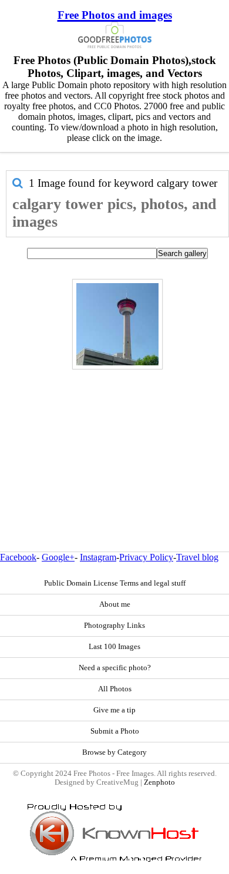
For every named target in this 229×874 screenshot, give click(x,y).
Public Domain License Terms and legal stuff (115, 583)
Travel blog (197, 557)
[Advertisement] (114, 435)
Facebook (18, 557)
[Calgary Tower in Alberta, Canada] (117, 324)
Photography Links (114, 625)
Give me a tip (114, 710)
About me (114, 604)
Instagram (98, 557)
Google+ (58, 557)
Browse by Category (114, 752)
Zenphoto (159, 782)
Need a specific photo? (115, 668)
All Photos (115, 689)
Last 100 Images (114, 647)
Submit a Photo (114, 731)
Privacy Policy (146, 557)
